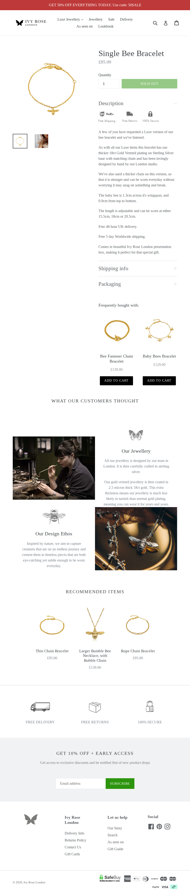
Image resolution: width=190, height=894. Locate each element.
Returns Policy (75, 840)
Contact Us (73, 847)
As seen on (84, 26)
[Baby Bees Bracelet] (159, 330)
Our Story (115, 828)
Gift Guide (115, 849)
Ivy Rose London (34, 882)
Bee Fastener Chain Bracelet (116, 359)
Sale (111, 19)
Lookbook (106, 26)
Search (112, 835)
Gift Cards (72, 854)
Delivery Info (74, 833)
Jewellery (96, 19)
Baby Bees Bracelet (159, 356)
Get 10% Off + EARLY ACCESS (95, 753)
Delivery (126, 19)
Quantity (104, 75)
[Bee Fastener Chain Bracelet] (116, 330)
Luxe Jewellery (71, 19)
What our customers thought (95, 400)
